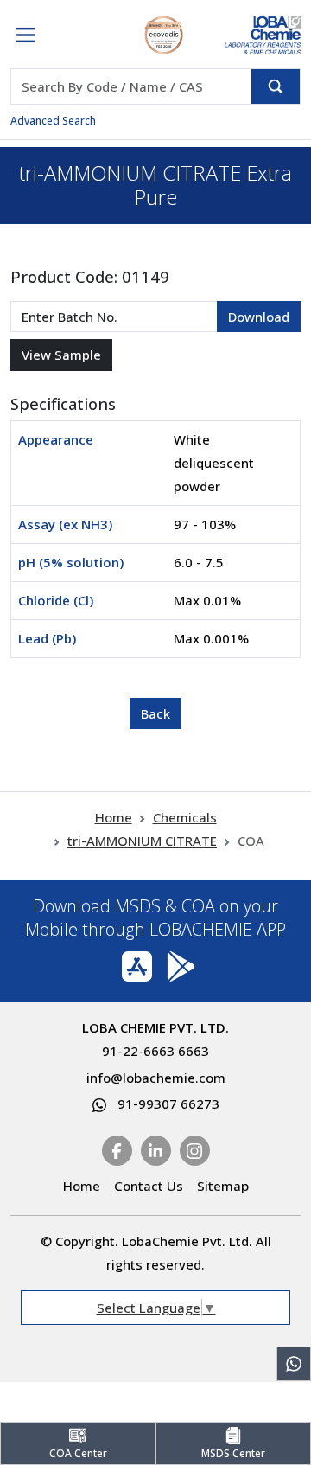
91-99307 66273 (168, 1103)
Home (113, 817)
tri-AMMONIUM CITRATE (142, 840)
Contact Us (148, 1185)
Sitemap (223, 1185)
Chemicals (185, 817)
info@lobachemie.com (155, 1077)
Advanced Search (53, 120)
